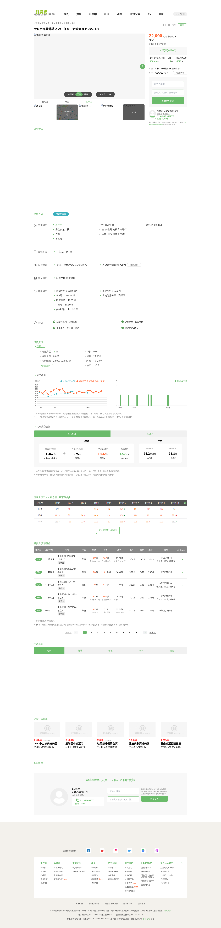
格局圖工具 (129, 879)
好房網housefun (167, 875)
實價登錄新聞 (113, 879)
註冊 (183, 14)
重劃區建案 (58, 875)
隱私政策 (167, 910)
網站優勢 (128, 871)
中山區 (58, 23)
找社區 (43, 875)
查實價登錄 (77, 868)
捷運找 (43, 871)
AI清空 (103, 94)
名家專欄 (111, 875)
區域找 (43, 868)
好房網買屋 (145, 885)
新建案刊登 (58, 879)
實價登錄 (135, 14)
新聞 (161, 14)
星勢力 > (41, 346)
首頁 (66, 14)
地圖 (86, 94)
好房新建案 (165, 871)
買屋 (78, 14)
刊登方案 (128, 868)
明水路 (66, 23)
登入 (177, 14)
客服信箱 (79, 903)
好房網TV (111, 868)
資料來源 (141, 903)
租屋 (119, 14)
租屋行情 (95, 875)
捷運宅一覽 (95, 871)
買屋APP (44, 883)
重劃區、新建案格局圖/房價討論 (147, 876)
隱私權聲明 (127, 903)
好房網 (37, 23)
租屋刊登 (95, 879)
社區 (107, 14)
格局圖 (71, 94)
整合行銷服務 (130, 891)
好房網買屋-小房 (167, 868)
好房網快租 (145, 871)
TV (149, 14)
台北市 (50, 23)
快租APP (94, 883)
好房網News (113, 871)
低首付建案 (58, 871)
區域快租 (95, 868)
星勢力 (74, 23)
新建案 (93, 14)
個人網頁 (128, 875)
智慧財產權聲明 (111, 903)
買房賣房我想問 (147, 881)
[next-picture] (142, 66)
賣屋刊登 (44, 879)
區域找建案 (58, 868)
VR (110, 94)
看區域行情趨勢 (79, 871)
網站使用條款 (94, 903)
